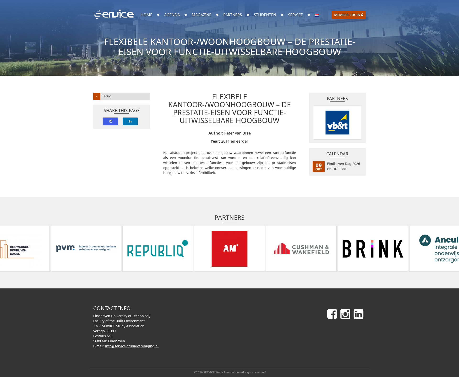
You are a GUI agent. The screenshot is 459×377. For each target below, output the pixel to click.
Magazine (201, 14)
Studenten (265, 14)
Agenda (172, 14)
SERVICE (295, 14)
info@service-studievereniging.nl (131, 346)
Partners (232, 14)
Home (146, 14)
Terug (106, 96)
